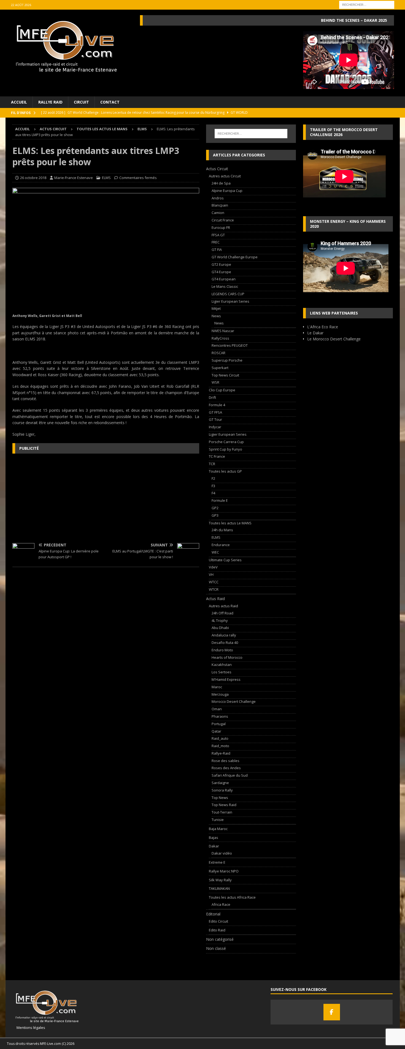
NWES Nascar (223, 330)
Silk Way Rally (220, 879)
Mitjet (216, 308)
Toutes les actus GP (225, 471)
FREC (216, 242)
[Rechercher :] (366, 4)
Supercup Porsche (227, 360)
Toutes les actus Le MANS (102, 128)
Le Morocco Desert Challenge (334, 338)
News (216, 315)
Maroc (217, 686)
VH (211, 574)
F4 (213, 492)
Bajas (213, 837)
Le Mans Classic (225, 286)
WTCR (213, 589)
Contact (110, 102)
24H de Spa (221, 183)
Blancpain (220, 205)
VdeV (213, 567)
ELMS (106, 177)
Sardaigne (220, 782)
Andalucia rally (224, 635)
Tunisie (218, 819)
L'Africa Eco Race (322, 326)
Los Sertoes (221, 671)
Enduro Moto (222, 649)
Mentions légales (28, 1027)
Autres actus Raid (223, 605)
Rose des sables (225, 760)
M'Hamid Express (226, 679)
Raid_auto (220, 738)
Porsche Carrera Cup (226, 441)
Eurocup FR (221, 227)
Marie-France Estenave (73, 177)
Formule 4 (217, 404)
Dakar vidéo (222, 853)
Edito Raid (217, 930)
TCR (212, 463)
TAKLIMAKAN (219, 888)
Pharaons (220, 716)
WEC (215, 552)
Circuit (81, 102)
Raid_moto (220, 745)
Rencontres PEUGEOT (230, 345)
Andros (218, 198)
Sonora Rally (222, 790)
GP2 (215, 507)
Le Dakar (315, 332)
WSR (215, 382)
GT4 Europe (221, 271)
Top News (220, 797)
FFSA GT (218, 234)
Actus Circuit (53, 128)
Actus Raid (215, 598)
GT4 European (224, 279)
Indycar (215, 426)
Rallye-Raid (221, 753)
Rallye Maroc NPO (224, 871)
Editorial (213, 914)
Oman (217, 708)
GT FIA (217, 249)
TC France (217, 456)
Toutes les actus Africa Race (232, 897)
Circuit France (223, 220)
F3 (213, 485)
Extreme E (217, 862)
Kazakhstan (222, 664)
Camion (218, 212)
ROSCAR (218, 352)
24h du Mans (222, 529)
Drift (212, 397)
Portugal (219, 723)
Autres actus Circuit (225, 176)
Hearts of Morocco (227, 657)
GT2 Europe (221, 264)
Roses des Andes (226, 767)
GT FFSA (215, 412)
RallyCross (220, 338)
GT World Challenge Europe (235, 256)
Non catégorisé (220, 939)
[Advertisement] (105, 497)
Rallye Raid (50, 102)
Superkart (220, 367)
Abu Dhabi (220, 627)
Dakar (214, 846)
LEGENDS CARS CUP (228, 293)
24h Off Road (222, 613)
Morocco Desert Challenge (234, 701)
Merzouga (220, 694)
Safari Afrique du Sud (230, 775)
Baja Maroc (218, 828)
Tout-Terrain (222, 812)
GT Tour (215, 419)
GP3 (215, 515)
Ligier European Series (230, 301)
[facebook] (331, 1012)
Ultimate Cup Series (225, 559)
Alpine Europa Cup (227, 190)
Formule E (220, 500)
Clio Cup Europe (222, 389)
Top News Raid (224, 804)
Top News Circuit (225, 375)
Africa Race (221, 904)
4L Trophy (220, 620)
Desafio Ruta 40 (225, 642)
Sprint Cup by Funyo (225, 449)
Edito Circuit (218, 921)
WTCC (213, 581)
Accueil (19, 102)
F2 (213, 478)
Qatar (216, 731)
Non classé (216, 948)
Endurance (221, 544)
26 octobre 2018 (33, 177)
